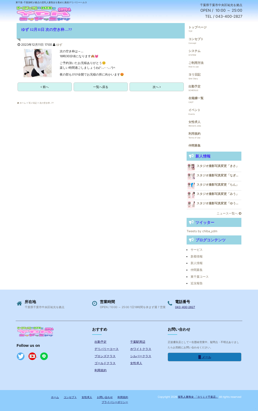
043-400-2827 (185, 307)
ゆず (59, 44)
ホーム (55, 397)
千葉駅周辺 (137, 342)
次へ (156, 87)
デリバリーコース (106, 349)
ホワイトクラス (140, 349)
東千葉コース (200, 276)
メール (206, 357)
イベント (194, 110)
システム (194, 51)
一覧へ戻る (100, 87)
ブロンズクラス (105, 356)
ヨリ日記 (194, 74)
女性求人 (194, 122)
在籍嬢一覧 (196, 98)
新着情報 (197, 256)
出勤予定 (194, 86)
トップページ (197, 27)
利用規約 (194, 133)
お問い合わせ (105, 397)
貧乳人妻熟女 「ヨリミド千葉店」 (198, 396)
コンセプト (196, 39)
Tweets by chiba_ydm (202, 231)
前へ (45, 87)
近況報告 (197, 283)
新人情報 (197, 263)
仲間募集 (194, 145)
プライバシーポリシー (115, 402)
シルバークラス (140, 356)
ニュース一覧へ (228, 213)
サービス (197, 249)
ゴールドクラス (105, 363)
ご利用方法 (196, 63)
